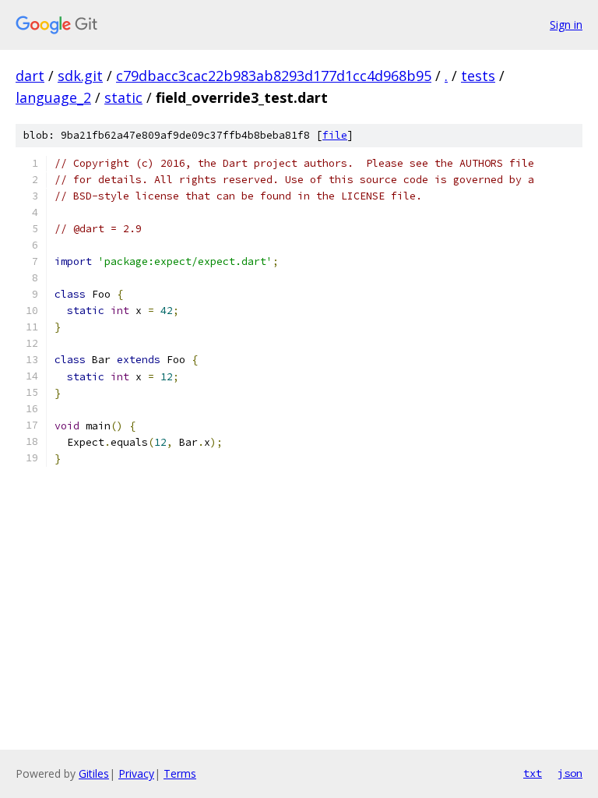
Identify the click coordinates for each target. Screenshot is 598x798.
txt (532, 773)
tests (478, 75)
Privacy (136, 773)
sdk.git (80, 75)
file (334, 135)
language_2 (53, 97)
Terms (180, 773)
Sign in (566, 24)
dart (30, 75)
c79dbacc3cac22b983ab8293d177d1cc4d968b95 (273, 75)
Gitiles (94, 773)
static (123, 97)
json (570, 773)
